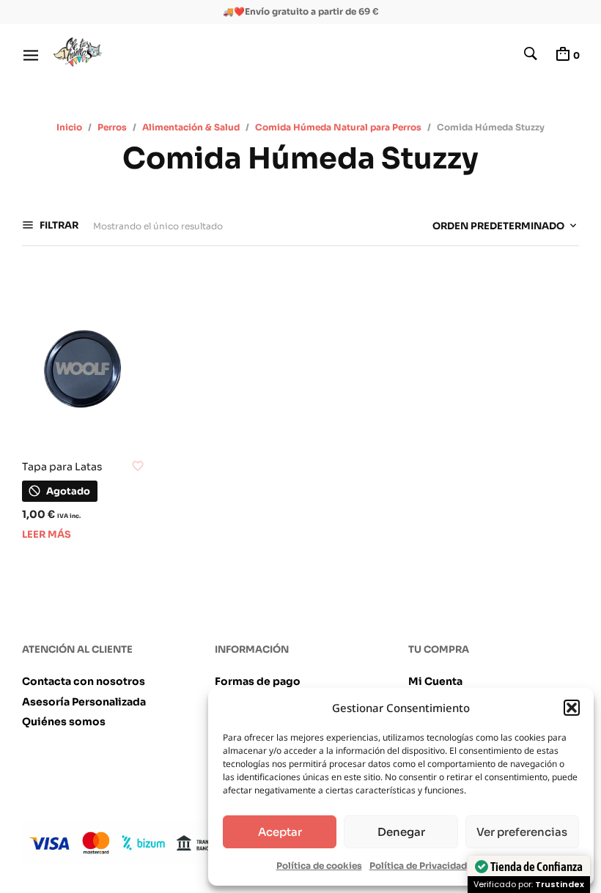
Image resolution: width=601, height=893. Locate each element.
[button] (571, 707)
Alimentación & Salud (191, 127)
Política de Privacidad (418, 865)
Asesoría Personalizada (84, 701)
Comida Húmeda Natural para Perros (338, 127)
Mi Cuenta (435, 681)
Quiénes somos (64, 721)
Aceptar (280, 832)
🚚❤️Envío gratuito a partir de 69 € (301, 11)
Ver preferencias (521, 832)
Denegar (401, 832)
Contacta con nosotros (83, 681)
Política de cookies (319, 865)
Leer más (46, 534)
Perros (112, 127)
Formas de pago (257, 681)
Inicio (69, 127)
